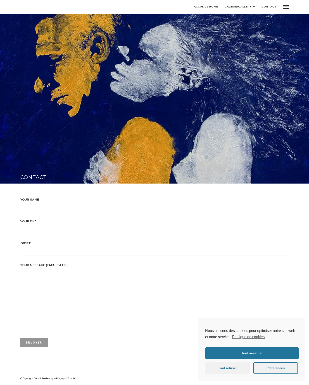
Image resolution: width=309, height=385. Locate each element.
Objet (25, 243)
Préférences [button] (275, 368)
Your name (29, 199)
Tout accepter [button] (252, 353)
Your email (29, 221)
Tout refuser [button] (227, 368)
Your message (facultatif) (44, 265)
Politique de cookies (248, 337)
